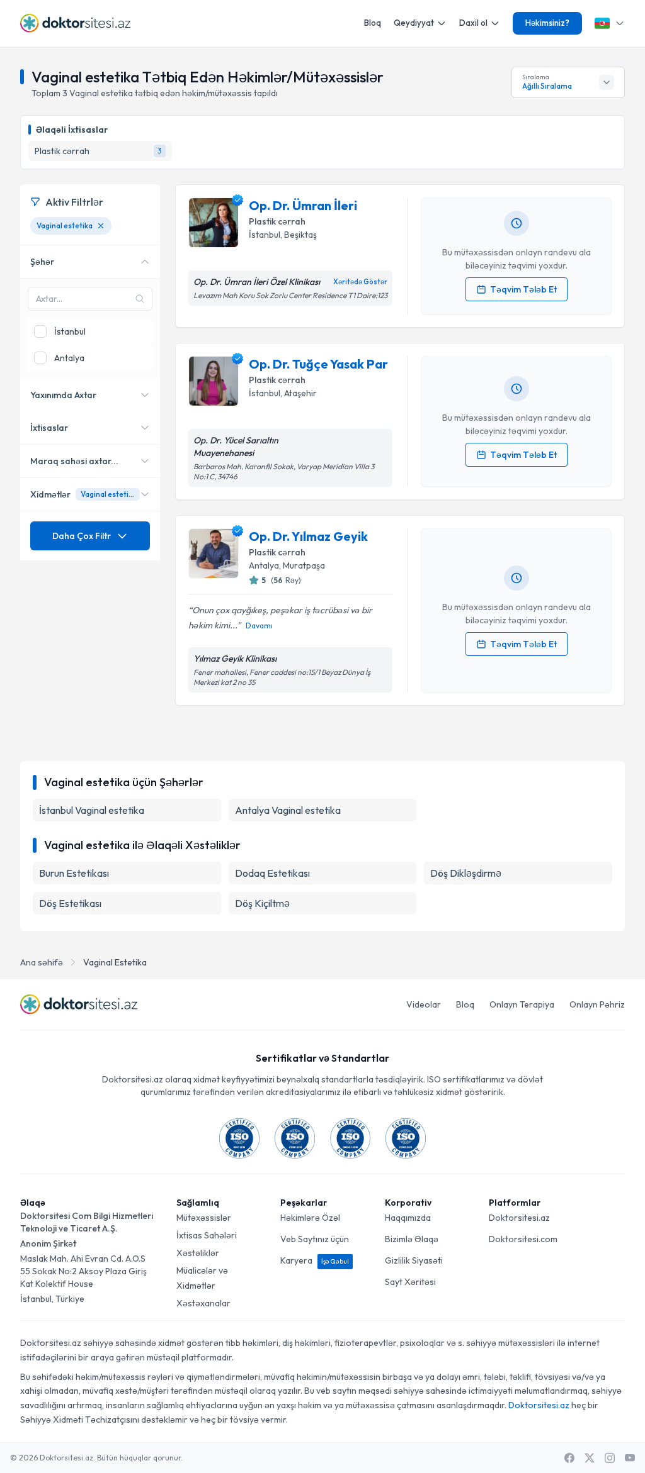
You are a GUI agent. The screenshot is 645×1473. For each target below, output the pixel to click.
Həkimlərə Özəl (310, 1217)
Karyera (314, 1260)
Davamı (259, 625)
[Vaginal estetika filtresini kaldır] (100, 225)
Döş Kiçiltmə (262, 903)
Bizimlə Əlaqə (411, 1239)
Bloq (372, 23)
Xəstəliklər (197, 1253)
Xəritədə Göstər (360, 281)
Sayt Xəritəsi (410, 1281)
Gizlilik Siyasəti (414, 1260)
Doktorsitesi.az (519, 1217)
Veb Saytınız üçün (314, 1239)
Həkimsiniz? (547, 23)
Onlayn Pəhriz (597, 1004)
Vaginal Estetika (115, 962)
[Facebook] (569, 1458)
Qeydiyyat (414, 23)
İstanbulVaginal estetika (91, 810)
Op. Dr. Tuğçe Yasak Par (318, 364)
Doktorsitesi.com (523, 1239)
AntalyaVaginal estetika (288, 810)
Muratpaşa (304, 565)
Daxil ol (473, 23)
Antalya (264, 565)
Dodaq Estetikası (272, 873)
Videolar (423, 1004)
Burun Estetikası (74, 873)
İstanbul (264, 234)
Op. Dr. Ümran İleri (303, 205)
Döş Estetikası (70, 903)
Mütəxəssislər (203, 1217)
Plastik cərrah (277, 221)
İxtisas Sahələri (206, 1235)
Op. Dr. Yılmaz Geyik (308, 536)
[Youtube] (630, 1458)
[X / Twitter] (590, 1458)
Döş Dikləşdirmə (465, 873)
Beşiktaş (300, 234)
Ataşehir (300, 393)
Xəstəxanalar (203, 1303)
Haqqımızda (408, 1217)
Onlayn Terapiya (521, 1004)
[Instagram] (610, 1458)
